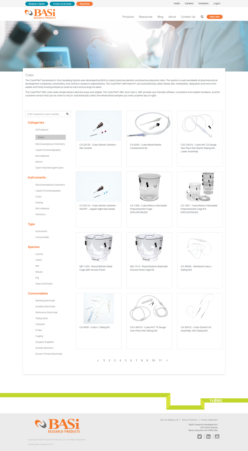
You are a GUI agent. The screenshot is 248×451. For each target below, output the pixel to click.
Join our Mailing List (169, 420)
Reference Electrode (46, 312)
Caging (39, 336)
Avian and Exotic (44, 283)
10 (153, 360)
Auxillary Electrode (45, 306)
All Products (41, 129)
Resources (145, 17)
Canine (39, 254)
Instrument (41, 231)
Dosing (39, 202)
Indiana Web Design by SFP (40, 444)
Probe (38, 330)
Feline (38, 259)
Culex (41, 137)
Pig (37, 277)
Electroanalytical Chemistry (50, 144)
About (172, 17)
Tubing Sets (41, 318)
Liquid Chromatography (48, 149)
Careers (189, 3)
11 (160, 360)
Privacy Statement (209, 420)
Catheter (40, 324)
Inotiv (177, 3)
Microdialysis (42, 155)
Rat (37, 265)
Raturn (39, 161)
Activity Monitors (44, 347)
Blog (160, 17)
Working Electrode (45, 300)
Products (128, 17)
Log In (217, 3)
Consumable (42, 237)
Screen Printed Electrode (48, 353)
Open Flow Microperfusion (49, 167)
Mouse (39, 271)
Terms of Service (189, 420)
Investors (204, 3)
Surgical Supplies (44, 341)
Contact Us (188, 17)
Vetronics (40, 214)
